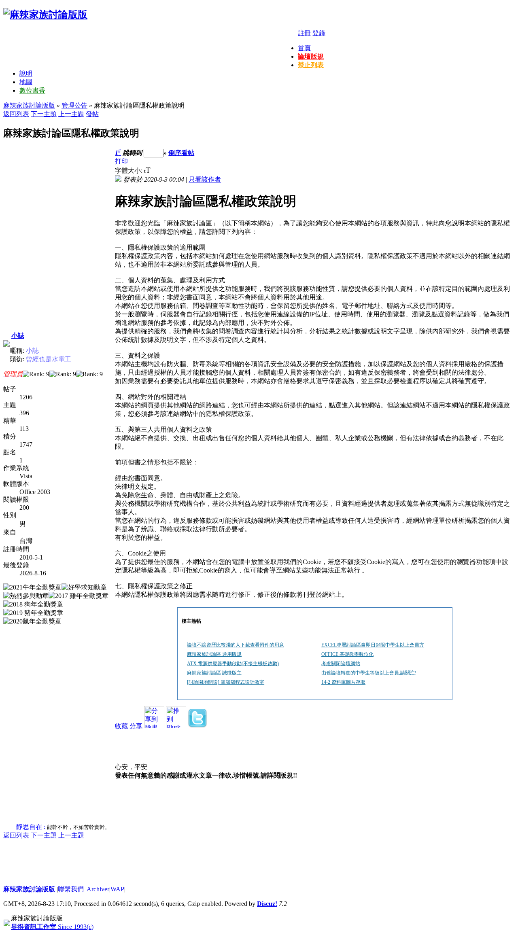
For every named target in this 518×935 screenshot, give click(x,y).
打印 (121, 161)
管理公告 (74, 105)
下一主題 (44, 113)
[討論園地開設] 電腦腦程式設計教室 (225, 682)
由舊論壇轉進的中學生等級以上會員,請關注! (368, 673)
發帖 (92, 113)
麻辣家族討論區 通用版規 (214, 654)
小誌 (17, 335)
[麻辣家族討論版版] (45, 14)
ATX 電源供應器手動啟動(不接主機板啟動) (233, 663)
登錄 (318, 33)
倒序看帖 (181, 152)
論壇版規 (311, 56)
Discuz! (267, 903)
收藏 (121, 726)
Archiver (98, 889)
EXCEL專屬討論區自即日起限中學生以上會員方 (372, 645)
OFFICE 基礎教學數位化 (347, 654)
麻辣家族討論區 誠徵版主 (214, 673)
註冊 (304, 33)
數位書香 (32, 90)
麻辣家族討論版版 (29, 105)
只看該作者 (205, 179)
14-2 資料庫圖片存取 (343, 682)
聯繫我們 (71, 889)
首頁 (304, 48)
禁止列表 (311, 64)
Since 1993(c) (52, 926)
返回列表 (16, 113)
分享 (136, 726)
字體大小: (129, 170)
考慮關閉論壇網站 (340, 663)
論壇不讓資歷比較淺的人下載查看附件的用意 (235, 645)
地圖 (25, 81)
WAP (117, 889)
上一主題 (71, 113)
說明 (25, 73)
